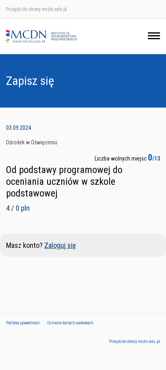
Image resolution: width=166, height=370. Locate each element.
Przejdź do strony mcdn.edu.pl (36, 9)
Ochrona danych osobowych (70, 323)
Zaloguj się (60, 245)
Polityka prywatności (23, 323)
